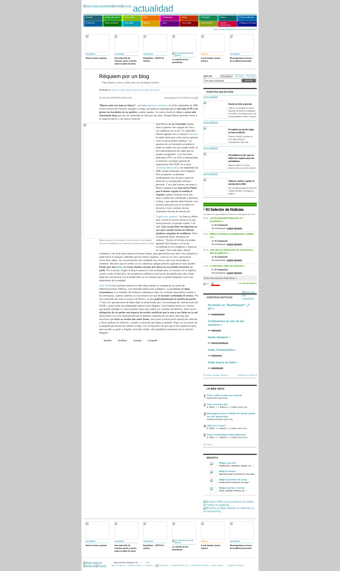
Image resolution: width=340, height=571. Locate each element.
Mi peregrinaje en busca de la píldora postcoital (241, 59)
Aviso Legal (217, 565)
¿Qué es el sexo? (216, 425)
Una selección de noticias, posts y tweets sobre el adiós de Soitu (125, 61)
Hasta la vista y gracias (96, 58)
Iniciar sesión (219, 29)
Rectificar (122, 340)
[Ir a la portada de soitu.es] (94, 564)
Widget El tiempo (227, 471)
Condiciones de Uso (179, 565)
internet (115, 90)
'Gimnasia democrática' (168, 167)
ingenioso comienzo (157, 105)
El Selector (90, 23)
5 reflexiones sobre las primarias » (227, 266)
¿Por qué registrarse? (247, 29)
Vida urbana (129, 17)
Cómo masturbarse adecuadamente (226, 434)
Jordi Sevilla (105, 285)
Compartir (152, 340)
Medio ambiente (111, 23)
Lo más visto (215, 388)
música (204, 54)
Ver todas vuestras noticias (215, 375)
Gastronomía (206, 23)
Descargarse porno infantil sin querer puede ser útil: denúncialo (231, 415)
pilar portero (154, 90)
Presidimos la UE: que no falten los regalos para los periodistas (241, 158)
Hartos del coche (112, 17)
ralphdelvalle (217, 368)
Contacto (149, 565)
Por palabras (226, 76)
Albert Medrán (234, 228)
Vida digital (128, 23)
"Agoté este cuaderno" (167, 216)
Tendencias (167, 17)
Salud (184, 17)
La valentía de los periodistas (180, 60)
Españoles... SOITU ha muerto (153, 59)
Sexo (165, 23)
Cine (146, 17)
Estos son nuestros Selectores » (220, 278)
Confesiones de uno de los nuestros (226, 323)
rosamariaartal (218, 314)
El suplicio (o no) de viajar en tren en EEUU (241, 131)
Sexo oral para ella (217, 404)
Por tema (239, 76)
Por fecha (251, 76)
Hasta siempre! (218, 337)
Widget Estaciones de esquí (233, 479)
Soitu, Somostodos (221, 349)
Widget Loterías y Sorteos (232, 488)
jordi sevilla (143, 90)
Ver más (206, 444)
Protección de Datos (200, 565)
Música (147, 23)
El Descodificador (246, 17)
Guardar (137, 340)
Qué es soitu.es (118, 565)
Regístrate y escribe (246, 375)
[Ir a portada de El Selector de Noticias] (223, 209)
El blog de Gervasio (247, 23)
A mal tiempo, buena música (210, 59)
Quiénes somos (135, 565)
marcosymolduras (219, 343)
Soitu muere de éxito (222, 362)
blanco (135, 90)
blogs (129, 90)
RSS (148, 562)
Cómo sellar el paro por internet (224, 395)
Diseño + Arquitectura (225, 24)
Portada (89, 17)
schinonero (216, 355)
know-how (192, 134)
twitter (119, 267)
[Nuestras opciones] (162, 565)
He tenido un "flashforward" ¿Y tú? (229, 307)
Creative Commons (235, 565)
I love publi (186, 23)
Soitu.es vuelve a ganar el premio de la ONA (241, 182)
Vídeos (223, 17)
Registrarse (231, 29)
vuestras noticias (219, 297)
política (123, 90)
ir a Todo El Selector (247, 283)
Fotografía (205, 17)
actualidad (153, 8)
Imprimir (108, 340)
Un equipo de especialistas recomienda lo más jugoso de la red (229, 214)
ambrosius (216, 330)
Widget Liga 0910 (227, 463)
